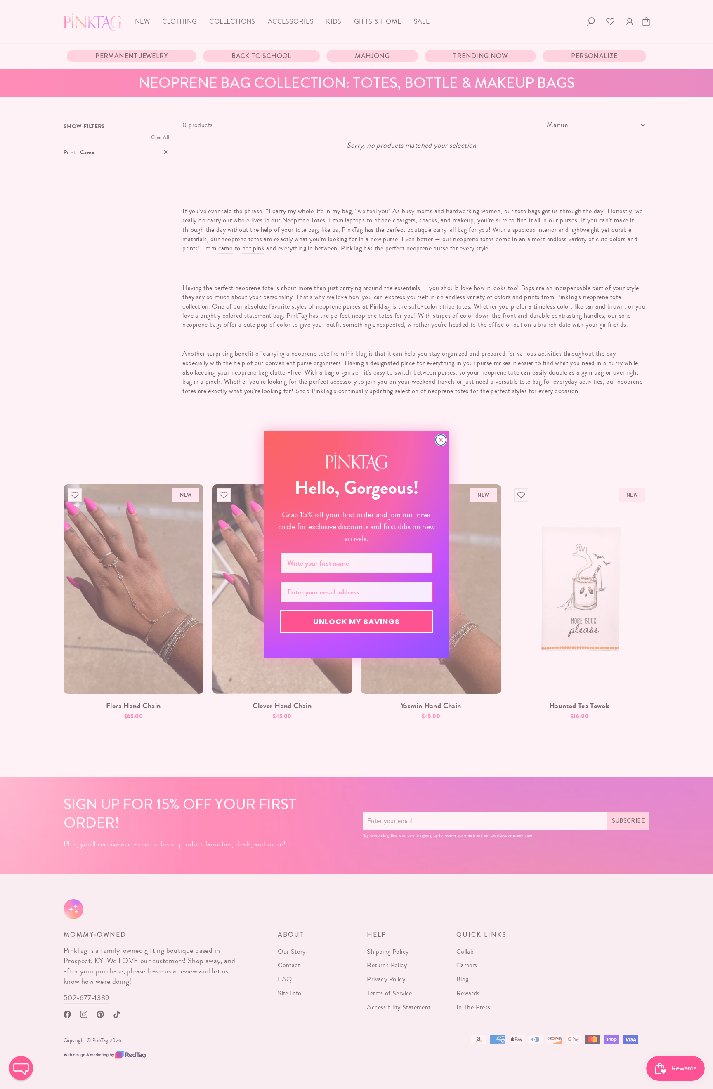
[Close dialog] (441, 440)
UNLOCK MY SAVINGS (356, 621)
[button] (21, 1068)
